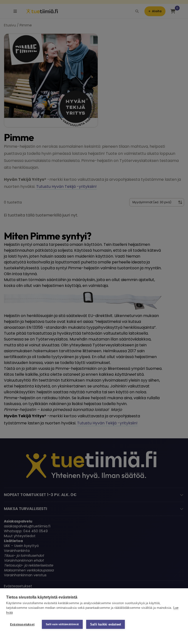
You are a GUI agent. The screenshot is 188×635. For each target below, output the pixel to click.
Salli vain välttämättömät (62, 624)
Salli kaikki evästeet (105, 624)
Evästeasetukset (22, 624)
